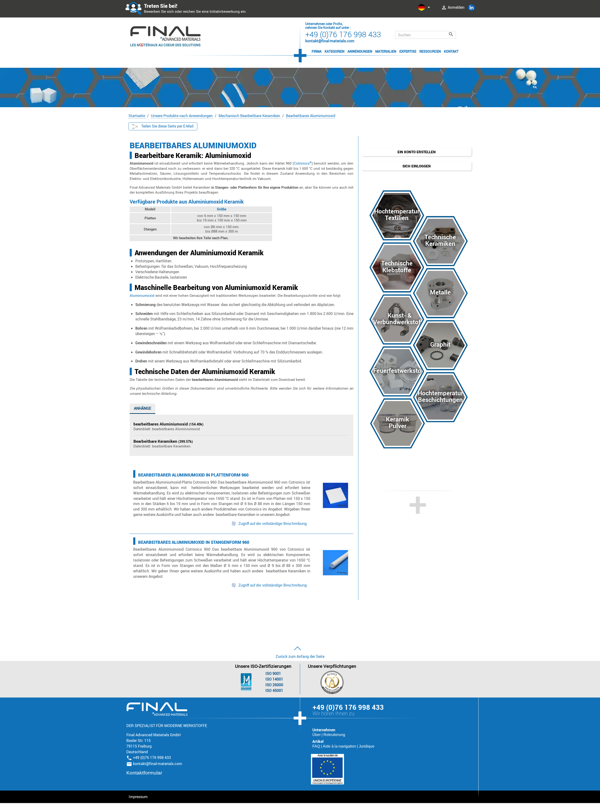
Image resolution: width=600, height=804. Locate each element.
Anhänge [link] (142, 408)
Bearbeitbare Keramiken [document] (155, 441)
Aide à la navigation (340, 746)
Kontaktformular (144, 772)
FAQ (316, 746)
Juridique (366, 746)
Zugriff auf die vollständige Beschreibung (272, 524)
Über (317, 735)
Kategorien (334, 51)
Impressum (138, 796)
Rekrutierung (334, 735)
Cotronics (303, 163)
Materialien (385, 51)
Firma (317, 51)
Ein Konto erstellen (416, 151)
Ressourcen (430, 51)
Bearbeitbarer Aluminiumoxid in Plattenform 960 (193, 475)
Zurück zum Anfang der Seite (300, 656)
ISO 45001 (274, 690)
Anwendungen (360, 51)
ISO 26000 (274, 684)
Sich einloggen (416, 166)
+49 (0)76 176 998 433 (343, 34)
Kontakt (451, 51)
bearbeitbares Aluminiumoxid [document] (161, 424)
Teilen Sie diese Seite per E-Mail (167, 126)
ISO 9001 (273, 673)
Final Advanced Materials (156, 709)
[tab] (142, 409)
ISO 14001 (274, 679)
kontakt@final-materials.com (157, 763)
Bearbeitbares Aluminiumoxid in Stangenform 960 (193, 542)
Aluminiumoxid (142, 295)
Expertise (407, 51)
